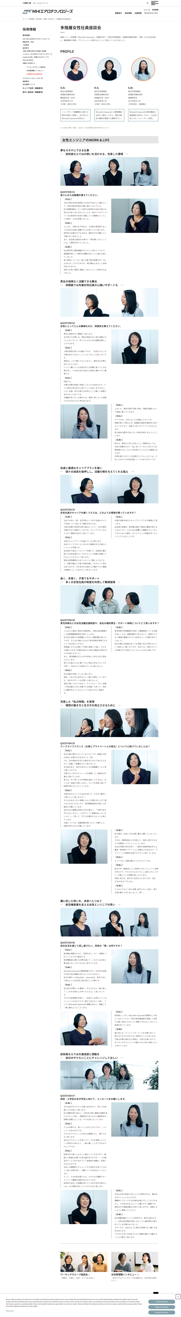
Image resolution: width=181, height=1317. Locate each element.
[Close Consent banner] (178, 1296)
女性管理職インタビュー (35, 70)
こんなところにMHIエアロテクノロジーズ (37, 54)
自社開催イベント (29, 84)
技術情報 (128, 13)
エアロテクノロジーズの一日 (33, 78)
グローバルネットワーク (35, 3)
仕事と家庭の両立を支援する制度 (34, 51)
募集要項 (26, 81)
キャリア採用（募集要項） (33, 88)
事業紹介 (118, 13)
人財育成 (26, 45)
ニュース (147, 10)
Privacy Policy (10, 1311)
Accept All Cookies (162, 1312)
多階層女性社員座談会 (34, 74)
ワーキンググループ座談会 (36, 67)
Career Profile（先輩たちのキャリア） (36, 57)
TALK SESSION (28, 60)
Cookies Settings (162, 1301)
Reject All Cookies (161, 1307)
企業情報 (138, 13)
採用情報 (155, 10)
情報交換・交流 (28, 42)
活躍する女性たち (49, 19)
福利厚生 (26, 48)
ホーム (25, 19)
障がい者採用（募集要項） (33, 92)
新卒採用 (39, 19)
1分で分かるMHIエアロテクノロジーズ (36, 39)
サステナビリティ (151, 13)
